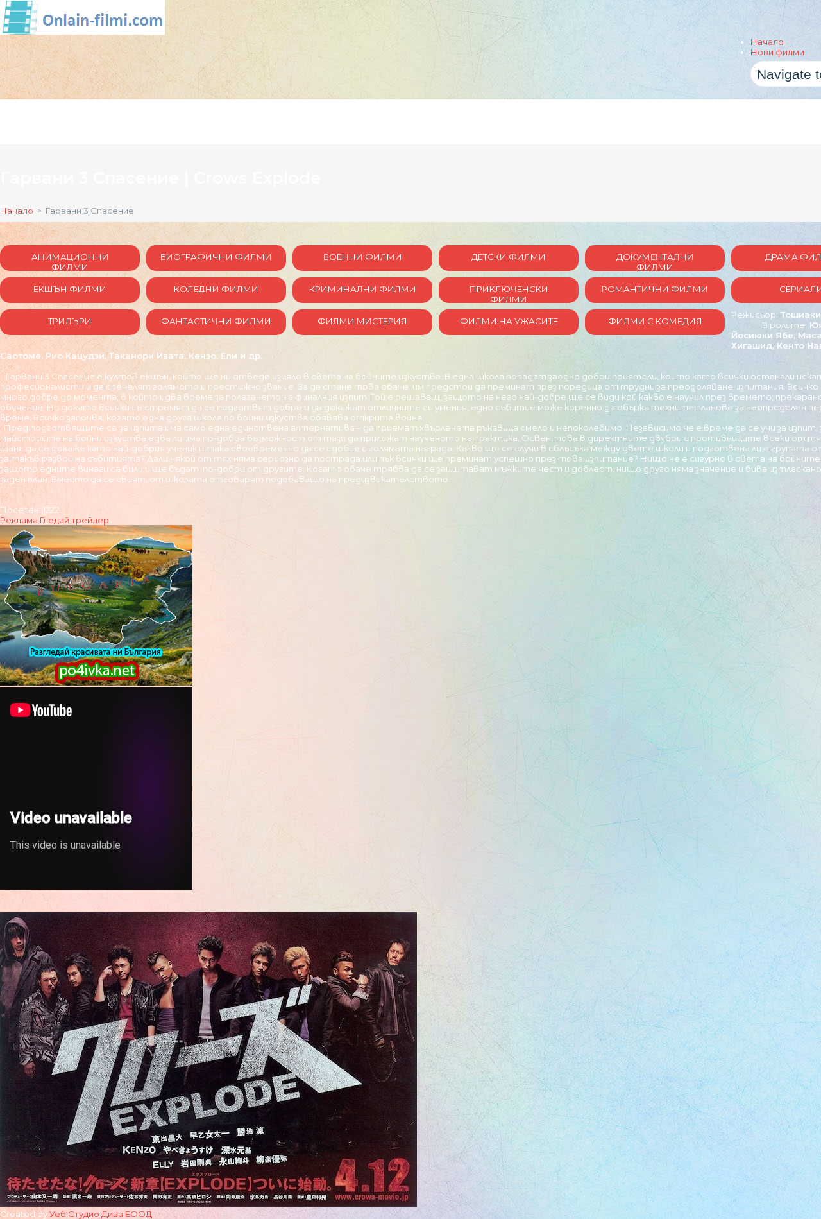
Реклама (19, 520)
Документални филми (655, 261)
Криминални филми (362, 289)
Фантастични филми (216, 321)
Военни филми (362, 257)
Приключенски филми (509, 293)
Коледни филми (216, 289)
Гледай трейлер (74, 520)
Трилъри (70, 321)
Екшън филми (69, 289)
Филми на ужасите (509, 321)
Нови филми (777, 52)
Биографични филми (216, 257)
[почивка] (96, 682)
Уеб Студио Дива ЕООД (100, 1214)
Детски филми (508, 257)
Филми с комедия (655, 321)
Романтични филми (655, 289)
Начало (767, 42)
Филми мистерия (362, 321)
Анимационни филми (70, 261)
